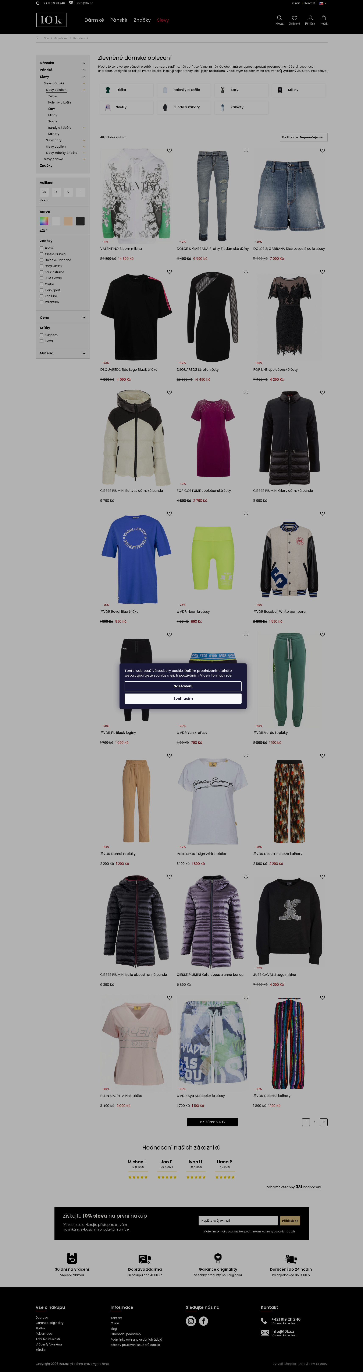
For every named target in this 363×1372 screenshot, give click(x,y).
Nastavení (183, 686)
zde (229, 675)
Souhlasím (183, 698)
